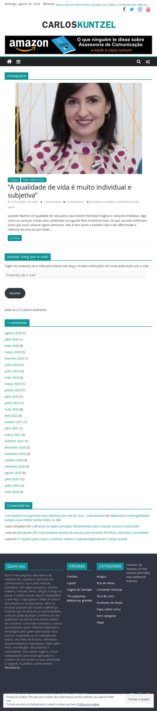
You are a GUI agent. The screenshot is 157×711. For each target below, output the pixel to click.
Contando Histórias (109, 590)
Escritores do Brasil (109, 603)
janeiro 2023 (13, 390)
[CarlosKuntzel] (9, 61)
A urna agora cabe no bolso (74, 4)
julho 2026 (12, 339)
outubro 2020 (14, 460)
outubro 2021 (14, 422)
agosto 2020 (13, 473)
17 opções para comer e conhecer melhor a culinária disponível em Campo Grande (72, 539)
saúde (11, 207)
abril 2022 (11, 415)
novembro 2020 (15, 454)
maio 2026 (12, 346)
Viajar (100, 622)
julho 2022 (12, 396)
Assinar (15, 293)
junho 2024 (12, 365)
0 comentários (75, 202)
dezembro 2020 (15, 447)
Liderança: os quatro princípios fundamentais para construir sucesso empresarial (85, 526)
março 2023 (13, 384)
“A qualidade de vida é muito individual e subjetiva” (69, 191)
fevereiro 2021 (14, 441)
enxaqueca (96, 202)
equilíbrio (110, 202)
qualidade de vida (127, 202)
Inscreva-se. (12, 667)
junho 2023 (12, 371)
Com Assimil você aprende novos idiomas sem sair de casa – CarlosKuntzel (55, 516)
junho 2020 (12, 485)
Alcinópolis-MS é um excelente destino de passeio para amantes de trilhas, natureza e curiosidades (83, 533)
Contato (72, 576)
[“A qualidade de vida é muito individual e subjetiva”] (78, 85)
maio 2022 (12, 409)
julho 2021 (12, 428)
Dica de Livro (105, 596)
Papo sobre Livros (33, 180)
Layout (71, 583)
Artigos (14, 180)
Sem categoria (106, 616)
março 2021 (13, 435)
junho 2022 (12, 403)
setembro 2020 (15, 466)
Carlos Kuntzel (52, 202)
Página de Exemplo (79, 590)
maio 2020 (12, 492)
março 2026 (13, 352)
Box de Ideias (106, 583)
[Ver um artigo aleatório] (147, 61)
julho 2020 (12, 479)
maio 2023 (12, 377)
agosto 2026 (13, 333)
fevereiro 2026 (14, 358)
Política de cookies (88, 704)
